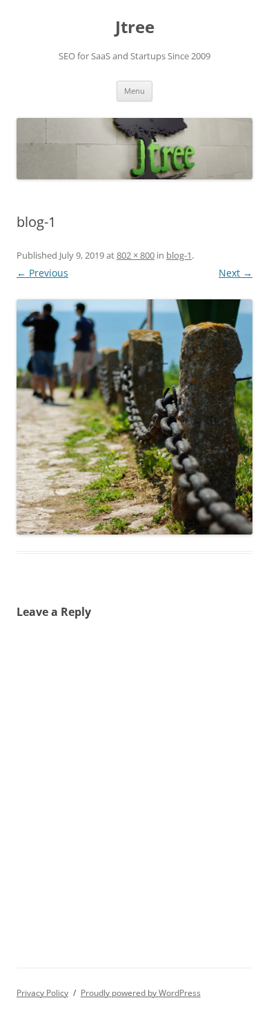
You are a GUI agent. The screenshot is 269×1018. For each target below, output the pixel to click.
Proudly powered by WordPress (141, 993)
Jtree (135, 27)
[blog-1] (134, 417)
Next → (235, 272)
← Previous (42, 272)
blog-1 (179, 255)
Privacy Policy (42, 993)
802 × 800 (136, 255)
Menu (134, 91)
